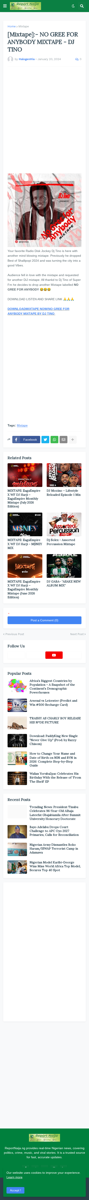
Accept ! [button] (15, 1190)
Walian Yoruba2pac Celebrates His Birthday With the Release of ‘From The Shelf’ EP (55, 777)
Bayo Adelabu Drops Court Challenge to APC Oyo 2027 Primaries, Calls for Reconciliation (54, 831)
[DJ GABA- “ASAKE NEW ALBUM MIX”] (64, 566)
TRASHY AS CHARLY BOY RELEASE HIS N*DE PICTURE (55, 720)
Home (12, 26)
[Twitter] (45, 439)
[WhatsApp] (54, 439)
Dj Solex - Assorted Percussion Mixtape (61, 542)
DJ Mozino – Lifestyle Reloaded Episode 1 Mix (64, 492)
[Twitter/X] (35, 655)
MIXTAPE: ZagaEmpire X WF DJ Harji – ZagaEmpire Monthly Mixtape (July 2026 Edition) (24, 498)
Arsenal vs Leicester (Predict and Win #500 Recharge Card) (53, 702)
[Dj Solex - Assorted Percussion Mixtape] (64, 524)
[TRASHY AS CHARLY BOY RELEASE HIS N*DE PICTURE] (17, 723)
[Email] (63, 439)
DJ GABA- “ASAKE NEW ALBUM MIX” (64, 583)
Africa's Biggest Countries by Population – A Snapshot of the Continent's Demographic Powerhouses (52, 687)
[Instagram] (73, 655)
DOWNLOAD (17, 309)
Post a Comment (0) (44, 620)
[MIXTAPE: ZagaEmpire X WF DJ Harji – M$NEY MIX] (25, 524)
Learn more (14, 1177)
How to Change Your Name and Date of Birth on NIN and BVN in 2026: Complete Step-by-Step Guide (53, 759)
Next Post (77, 634)
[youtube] (54, 655)
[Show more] (72, 439)
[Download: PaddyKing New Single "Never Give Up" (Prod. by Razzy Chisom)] (17, 740)
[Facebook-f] (16, 655)
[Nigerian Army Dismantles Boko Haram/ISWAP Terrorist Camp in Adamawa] (17, 849)
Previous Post (14, 634)
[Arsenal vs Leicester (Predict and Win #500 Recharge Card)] (17, 705)
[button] (5, 6)
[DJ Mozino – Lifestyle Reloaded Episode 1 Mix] (64, 475)
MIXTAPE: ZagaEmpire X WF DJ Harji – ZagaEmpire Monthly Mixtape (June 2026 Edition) (24, 589)
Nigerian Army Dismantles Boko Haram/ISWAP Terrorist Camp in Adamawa (54, 848)
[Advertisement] (44, 120)
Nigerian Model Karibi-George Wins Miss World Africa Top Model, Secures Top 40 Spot (55, 866)
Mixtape (23, 26)
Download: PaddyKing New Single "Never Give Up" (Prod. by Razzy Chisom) (54, 740)
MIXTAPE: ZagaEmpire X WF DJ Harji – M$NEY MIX (25, 544)
